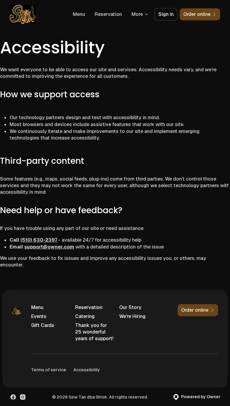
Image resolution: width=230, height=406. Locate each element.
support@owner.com (49, 247)
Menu (79, 14)
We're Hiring (132, 316)
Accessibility (86, 369)
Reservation (108, 14)
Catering (85, 316)
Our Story (130, 307)
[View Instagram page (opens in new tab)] (22, 397)
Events (38, 316)
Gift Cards (42, 325)
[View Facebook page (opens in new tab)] (13, 397)
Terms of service (48, 369)
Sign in (166, 14)
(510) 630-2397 (38, 240)
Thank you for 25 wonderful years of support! (94, 332)
